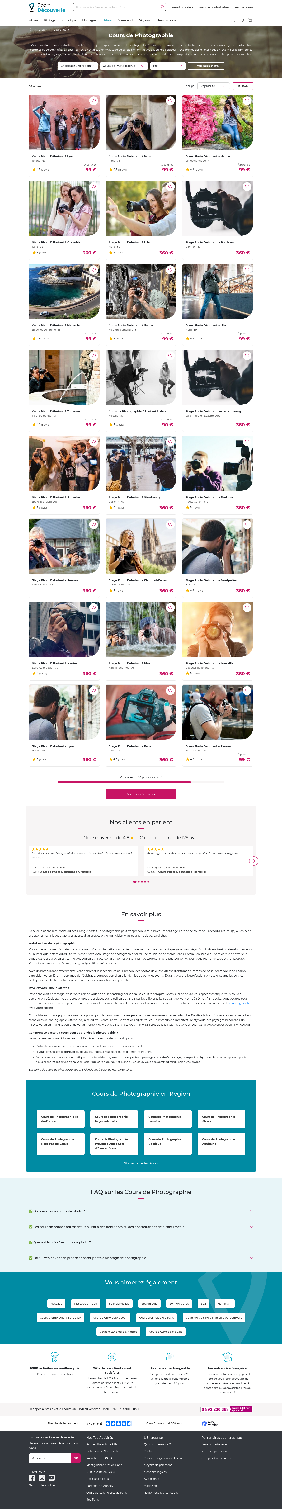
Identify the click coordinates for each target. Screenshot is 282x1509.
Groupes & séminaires (214, 7)
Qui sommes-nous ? (157, 1444)
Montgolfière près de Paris (104, 1465)
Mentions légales (155, 1472)
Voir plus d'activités (141, 794)
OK (76, 1458)
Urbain (107, 20)
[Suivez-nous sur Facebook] (32, 1477)
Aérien (33, 20)
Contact (149, 1451)
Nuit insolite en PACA (100, 1472)
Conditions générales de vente (164, 1458)
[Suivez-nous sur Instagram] (42, 1477)
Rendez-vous (244, 7)
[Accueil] (30, 29)
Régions (144, 20)
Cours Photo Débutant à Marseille (182, 871)
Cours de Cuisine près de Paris (106, 1492)
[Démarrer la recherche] (162, 7)
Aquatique (69, 20)
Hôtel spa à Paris (97, 1479)
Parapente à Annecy (99, 1486)
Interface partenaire (214, 1451)
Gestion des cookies (42, 1485)
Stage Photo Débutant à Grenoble (67, 871)
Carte (245, 86)
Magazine (150, 1486)
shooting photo (239, 1003)
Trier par (189, 86)
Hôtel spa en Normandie (102, 1451)
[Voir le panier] (250, 21)
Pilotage (50, 20)
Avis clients (151, 1479)
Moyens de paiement (158, 1465)
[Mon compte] (233, 21)
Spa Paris (92, 1499)
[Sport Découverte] (47, 7)
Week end (125, 20)
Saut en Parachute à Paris (103, 1444)
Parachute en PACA (99, 1458)
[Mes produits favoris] (242, 21)
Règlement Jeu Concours (161, 1492)
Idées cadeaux (166, 20)
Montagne (89, 20)
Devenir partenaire (214, 1444)
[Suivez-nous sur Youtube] (51, 1477)
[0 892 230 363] (208, 1409)
